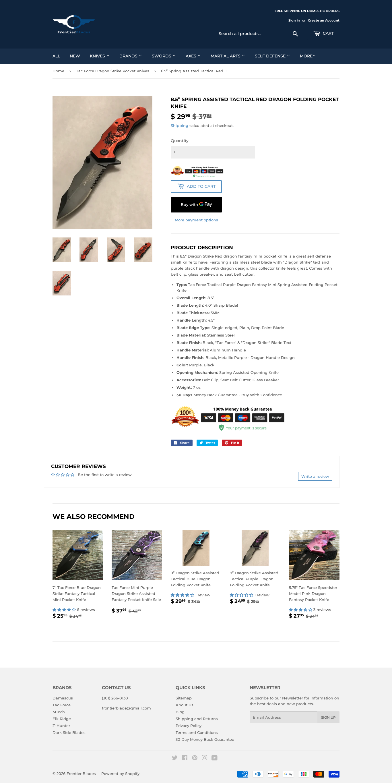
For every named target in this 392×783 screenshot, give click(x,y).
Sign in (294, 20)
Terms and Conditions (197, 732)
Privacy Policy (188, 725)
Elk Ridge (62, 718)
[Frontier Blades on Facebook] (185, 758)
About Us (184, 705)
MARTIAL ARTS (226, 56)
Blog (180, 711)
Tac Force (62, 705)
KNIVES (98, 56)
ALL (56, 56)
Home (58, 71)
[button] (65, 609)
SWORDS (162, 56)
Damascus (63, 698)
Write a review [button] (315, 476)
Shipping (179, 125)
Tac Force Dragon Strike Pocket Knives (112, 71)
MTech (59, 711)
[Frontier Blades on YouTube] (214, 758)
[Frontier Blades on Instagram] (204, 758)
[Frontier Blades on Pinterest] (195, 758)
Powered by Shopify (120, 773)
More (306, 56)
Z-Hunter (61, 725)
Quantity (180, 140)
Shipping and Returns (197, 718)
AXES (191, 56)
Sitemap (184, 698)
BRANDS (129, 56)
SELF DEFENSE (271, 56)
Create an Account (323, 20)
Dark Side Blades (69, 732)
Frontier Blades (81, 773)
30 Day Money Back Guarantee (205, 739)
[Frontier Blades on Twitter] (175, 758)
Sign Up (328, 717)
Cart (328, 33)
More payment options (196, 220)
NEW (75, 56)
